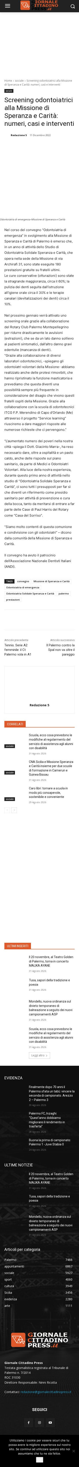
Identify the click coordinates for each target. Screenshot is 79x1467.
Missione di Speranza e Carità (52, 581)
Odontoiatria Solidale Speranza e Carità (30, 593)
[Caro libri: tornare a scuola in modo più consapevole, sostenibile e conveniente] (14, 793)
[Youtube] (50, 1422)
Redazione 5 (19, 135)
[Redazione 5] (7, 135)
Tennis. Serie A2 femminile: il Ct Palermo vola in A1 (17, 649)
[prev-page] (7, 810)
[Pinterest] (42, 146)
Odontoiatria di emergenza (22, 587)
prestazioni (13, 599)
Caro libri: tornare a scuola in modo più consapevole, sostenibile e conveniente (48, 793)
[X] (32, 146)
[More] (63, 146)
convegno (23, 581)
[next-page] (14, 810)
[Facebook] (22, 146)
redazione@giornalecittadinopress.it (46, 1392)
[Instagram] (39, 1422)
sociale (19, 80)
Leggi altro (38, 1055)
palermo (64, 593)
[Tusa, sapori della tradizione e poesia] (14, 985)
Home (8, 80)
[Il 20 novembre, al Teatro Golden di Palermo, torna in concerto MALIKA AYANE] (14, 962)
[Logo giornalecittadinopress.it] (39, 1340)
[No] (73, 1451)
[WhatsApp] (52, 146)
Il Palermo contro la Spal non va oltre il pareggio (60, 649)
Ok (39, 1460)
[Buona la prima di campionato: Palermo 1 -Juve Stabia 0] (14, 1145)
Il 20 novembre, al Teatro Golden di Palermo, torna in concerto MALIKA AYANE (51, 961)
